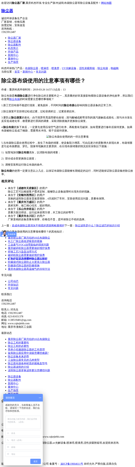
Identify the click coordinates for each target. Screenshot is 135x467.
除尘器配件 (14, 44)
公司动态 (13, 281)
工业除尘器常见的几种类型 (24, 360)
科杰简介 (13, 48)
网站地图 (106, 2)
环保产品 (13, 51)
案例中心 (13, 58)
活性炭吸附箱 (87, 68)
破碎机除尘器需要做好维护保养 (26, 255)
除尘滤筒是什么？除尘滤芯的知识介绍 (97, 225)
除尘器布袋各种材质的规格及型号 (27, 363)
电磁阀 (115, 68)
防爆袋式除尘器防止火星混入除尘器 (29, 262)
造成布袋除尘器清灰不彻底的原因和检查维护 (38, 225)
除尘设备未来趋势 (18, 356)
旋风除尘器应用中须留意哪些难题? (28, 353)
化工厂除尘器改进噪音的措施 (25, 241)
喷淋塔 (45, 68)
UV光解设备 (69, 68)
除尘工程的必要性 (18, 346)
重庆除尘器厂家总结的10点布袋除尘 (29, 237)
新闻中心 (13, 55)
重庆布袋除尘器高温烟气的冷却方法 (29, 269)
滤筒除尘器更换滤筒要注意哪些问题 (29, 370)
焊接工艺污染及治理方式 (22, 251)
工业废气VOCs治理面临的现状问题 (28, 244)
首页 (17, 71)
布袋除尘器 (31, 68)
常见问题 (41, 71)
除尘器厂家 (14, 37)
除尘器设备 (14, 41)
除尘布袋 (102, 68)
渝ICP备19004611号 (71, 463)
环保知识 (13, 284)
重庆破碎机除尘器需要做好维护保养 (29, 248)
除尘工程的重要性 (18, 342)
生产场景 (13, 62)
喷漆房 (55, 68)
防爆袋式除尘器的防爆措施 (24, 265)
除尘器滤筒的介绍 (18, 366)
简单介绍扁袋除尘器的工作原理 (26, 349)
